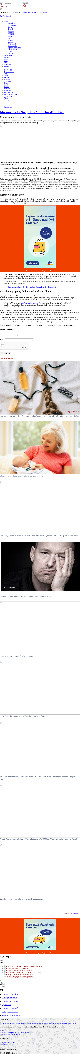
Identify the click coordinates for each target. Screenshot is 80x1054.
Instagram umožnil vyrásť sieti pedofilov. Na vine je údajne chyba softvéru (32, 287)
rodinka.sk (7, 16)
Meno (2, 339)
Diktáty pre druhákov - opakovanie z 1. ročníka (21, 968)
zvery (6, 61)
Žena (10, 27)
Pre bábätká (72, 1023)
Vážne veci (12, 44)
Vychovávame (13, 25)
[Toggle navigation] (1, 16)
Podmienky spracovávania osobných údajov (14, 1032)
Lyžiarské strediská (14, 48)
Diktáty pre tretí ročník (9, 998)
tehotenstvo (8, 55)
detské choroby (9, 59)
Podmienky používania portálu (10, 1034)
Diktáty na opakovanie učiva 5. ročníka (19, 970)
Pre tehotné (47, 1023)
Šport (10, 38)
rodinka (6, 21)
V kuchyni (11, 34)
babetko (6, 57)
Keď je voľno (12, 46)
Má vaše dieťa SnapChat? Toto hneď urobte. (32, 112)
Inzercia (12, 1042)
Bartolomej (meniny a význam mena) (35, 12)
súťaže (6, 66)
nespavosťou (37, 303)
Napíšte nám (4, 1044)
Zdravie (10, 29)
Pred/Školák (12, 23)
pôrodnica (7, 64)
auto (5, 63)
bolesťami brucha (26, 303)
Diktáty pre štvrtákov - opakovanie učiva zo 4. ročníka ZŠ (25, 972)
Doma (10, 36)
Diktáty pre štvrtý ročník (10, 1001)
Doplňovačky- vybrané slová (11, 1015)
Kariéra (10, 40)
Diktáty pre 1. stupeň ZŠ (10, 1008)
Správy (10, 53)
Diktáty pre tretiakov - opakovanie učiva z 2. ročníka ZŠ (24, 966)
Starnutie (11, 42)
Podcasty (11, 33)
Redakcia (3, 1042)
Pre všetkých (22, 1023)
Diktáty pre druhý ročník (10, 994)
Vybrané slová (6, 1005)
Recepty (11, 31)
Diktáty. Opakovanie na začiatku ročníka (19, 974)
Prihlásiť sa (3, 1030)
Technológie (8, 107)
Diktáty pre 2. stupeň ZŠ (10, 1012)
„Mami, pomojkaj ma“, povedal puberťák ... (20, 977)
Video (10, 51)
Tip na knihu (12, 49)
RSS (8, 1042)
